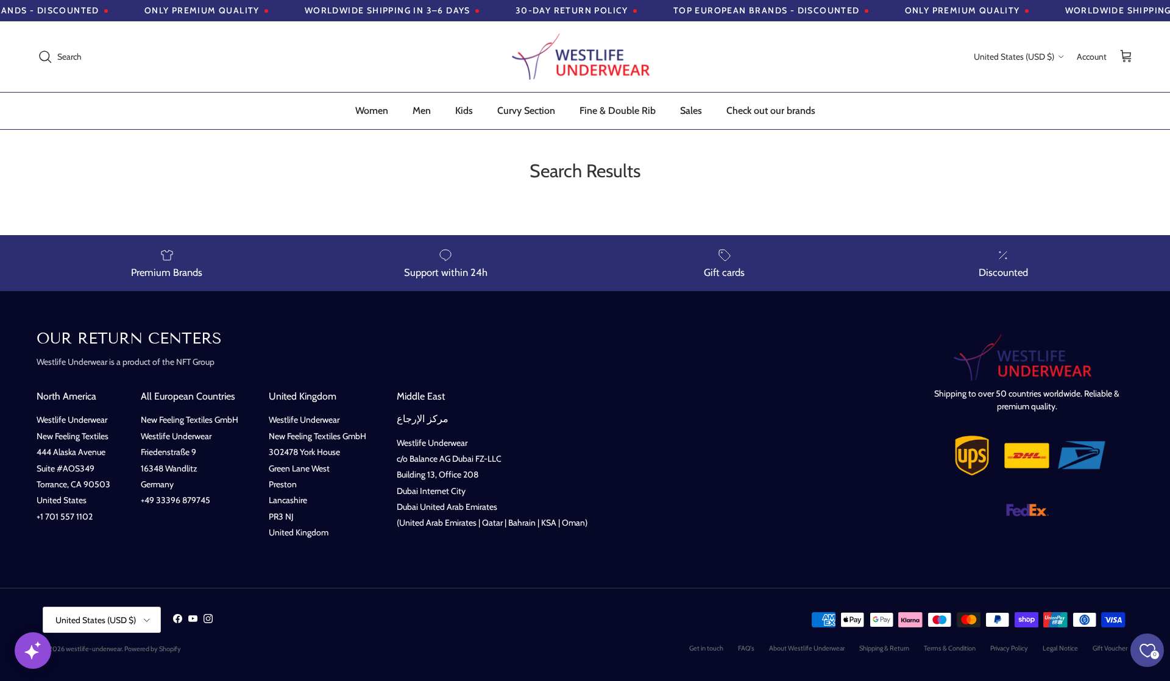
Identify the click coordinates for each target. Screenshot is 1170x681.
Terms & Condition (950, 648)
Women (371, 110)
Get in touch (706, 648)
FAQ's (746, 648)
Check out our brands (770, 110)
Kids (464, 110)
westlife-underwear (94, 648)
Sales (691, 110)
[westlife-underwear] (585, 57)
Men (422, 110)
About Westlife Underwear (807, 648)
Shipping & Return (884, 648)
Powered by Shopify (152, 648)
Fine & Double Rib (618, 110)
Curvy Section (526, 110)
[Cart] (1126, 57)
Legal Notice (1060, 648)
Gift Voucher (1110, 648)
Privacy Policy (1009, 648)
